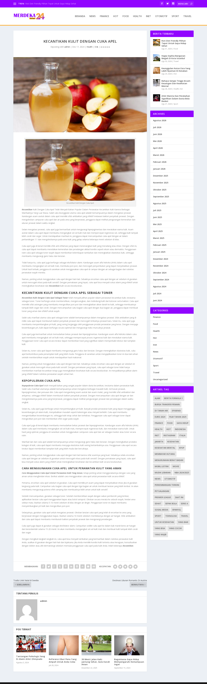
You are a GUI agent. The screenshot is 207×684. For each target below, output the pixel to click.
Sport (175, 16)
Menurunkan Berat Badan (169, 460)
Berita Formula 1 (173, 398)
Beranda (80, 16)
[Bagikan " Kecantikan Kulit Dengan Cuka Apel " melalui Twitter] (49, 566)
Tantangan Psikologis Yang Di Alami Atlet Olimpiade (30, 657)
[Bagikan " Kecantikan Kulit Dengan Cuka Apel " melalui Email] (88, 566)
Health (137, 16)
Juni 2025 (157, 217)
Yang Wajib (160, 534)
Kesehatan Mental (165, 447)
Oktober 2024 (159, 272)
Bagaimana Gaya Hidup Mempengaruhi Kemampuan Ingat (129, 662)
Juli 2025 (157, 210)
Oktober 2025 (159, 189)
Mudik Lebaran (163, 472)
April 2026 (158, 148)
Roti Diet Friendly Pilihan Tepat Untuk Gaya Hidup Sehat (174, 43)
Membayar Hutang (165, 454)
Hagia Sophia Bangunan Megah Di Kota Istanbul (173, 57)
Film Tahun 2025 (177, 416)
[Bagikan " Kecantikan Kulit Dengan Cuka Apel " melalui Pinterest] (65, 566)
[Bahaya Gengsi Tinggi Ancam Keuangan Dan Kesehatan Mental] (156, 82)
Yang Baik (183, 522)
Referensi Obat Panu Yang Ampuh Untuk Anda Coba (62, 660)
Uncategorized (160, 379)
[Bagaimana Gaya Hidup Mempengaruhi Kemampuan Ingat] (129, 645)
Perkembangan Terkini (167, 485)
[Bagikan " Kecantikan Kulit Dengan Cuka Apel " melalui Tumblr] (60, 566)
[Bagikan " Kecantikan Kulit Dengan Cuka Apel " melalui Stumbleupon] (82, 566)
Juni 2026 (157, 134)
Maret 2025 (158, 238)
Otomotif (161, 16)
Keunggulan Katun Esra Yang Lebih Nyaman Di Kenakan (176, 69)
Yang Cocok (175, 528)
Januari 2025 (159, 252)
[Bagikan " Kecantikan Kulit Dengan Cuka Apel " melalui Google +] (54, 566)
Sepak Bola (171, 503)
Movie (176, 466)
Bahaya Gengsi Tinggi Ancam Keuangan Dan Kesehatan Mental (176, 83)
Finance (104, 16)
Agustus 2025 (159, 203)
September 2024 (161, 279)
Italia (182, 435)
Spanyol (176, 509)
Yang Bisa (160, 528)
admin (67, 46)
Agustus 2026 (159, 120)
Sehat (158, 503)
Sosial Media (161, 509)
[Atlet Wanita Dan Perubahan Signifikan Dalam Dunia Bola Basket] (156, 97)
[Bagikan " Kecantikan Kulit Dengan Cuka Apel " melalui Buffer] (77, 566)
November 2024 (160, 265)
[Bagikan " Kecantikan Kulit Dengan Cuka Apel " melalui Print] (94, 566)
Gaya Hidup (182, 423)
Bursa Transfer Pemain (167, 404)
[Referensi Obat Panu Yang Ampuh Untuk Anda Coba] (64, 645)
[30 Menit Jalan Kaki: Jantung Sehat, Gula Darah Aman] (96, 645)
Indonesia (180, 429)
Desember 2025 (160, 175)
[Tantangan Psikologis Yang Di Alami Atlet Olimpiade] (31, 643)
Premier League (163, 497)
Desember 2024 (160, 259)
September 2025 (161, 196)
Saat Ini (179, 497)
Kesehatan (173, 441)
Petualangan (162, 491)
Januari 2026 (159, 168)
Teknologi (171, 516)
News (92, 16)
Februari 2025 (159, 245)
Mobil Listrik (162, 466)
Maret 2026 (158, 155)
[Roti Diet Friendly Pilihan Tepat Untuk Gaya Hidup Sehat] (156, 42)
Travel (187, 16)
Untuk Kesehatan (164, 522)
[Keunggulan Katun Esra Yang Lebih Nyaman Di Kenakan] (156, 70)
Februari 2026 (159, 162)
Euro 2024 (160, 416)
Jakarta (159, 441)
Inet (148, 16)
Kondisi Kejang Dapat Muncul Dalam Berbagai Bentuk (50, 3)
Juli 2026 (157, 127)
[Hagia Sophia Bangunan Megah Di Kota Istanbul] (156, 57)
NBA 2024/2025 (182, 472)
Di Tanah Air (161, 410)
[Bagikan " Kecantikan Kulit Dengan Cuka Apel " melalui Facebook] (43, 566)
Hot (115, 16)
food (170, 423)
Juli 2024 (157, 293)
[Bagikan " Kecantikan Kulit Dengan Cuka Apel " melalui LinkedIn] (71, 566)
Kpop (181, 447)
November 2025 (160, 182)
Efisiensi (176, 410)
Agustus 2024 (159, 286)
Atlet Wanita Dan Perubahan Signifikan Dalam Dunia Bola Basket (176, 98)
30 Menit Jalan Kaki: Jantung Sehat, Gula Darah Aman (96, 662)
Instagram (169, 435)
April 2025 (158, 231)
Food (126, 16)
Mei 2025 (157, 224)
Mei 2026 (157, 141)
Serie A (184, 503)
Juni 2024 (157, 300)
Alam (157, 398)
